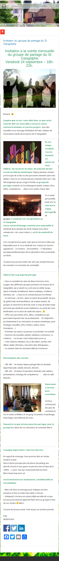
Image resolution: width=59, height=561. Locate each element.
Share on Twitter (14, 528)
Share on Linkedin (21, 528)
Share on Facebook (6, 528)
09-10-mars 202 (12, 32)
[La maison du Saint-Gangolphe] (29, 13)
